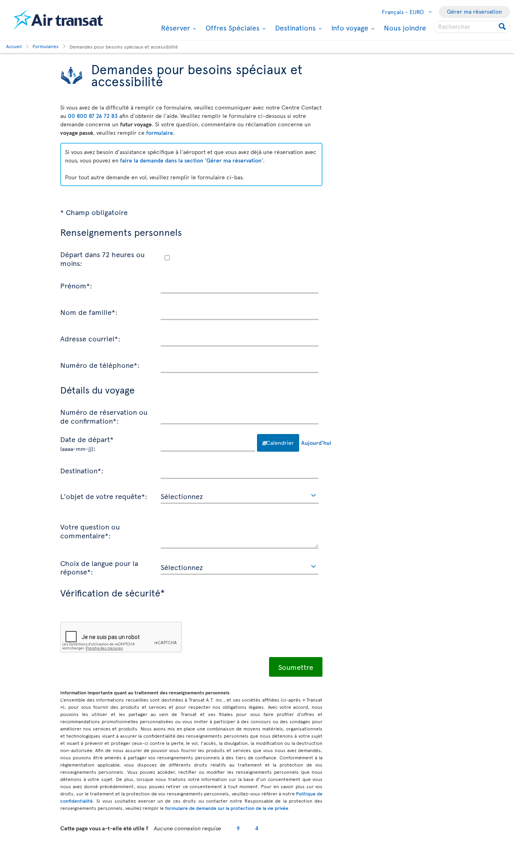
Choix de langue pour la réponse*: (99, 567)
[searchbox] (472, 27)
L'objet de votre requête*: (103, 496)
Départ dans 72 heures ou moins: (102, 258)
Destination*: (82, 470)
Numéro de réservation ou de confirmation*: (103, 416)
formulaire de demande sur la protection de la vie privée (226, 808)
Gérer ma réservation (474, 11)
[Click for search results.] (503, 27)
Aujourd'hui (309, 442)
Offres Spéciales (231, 27)
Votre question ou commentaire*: (90, 530)
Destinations (294, 27)
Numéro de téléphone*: (100, 364)
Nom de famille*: (89, 311)
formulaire (159, 132)
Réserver (174, 27)
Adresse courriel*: (90, 338)
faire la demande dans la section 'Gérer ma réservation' (191, 160)
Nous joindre (405, 27)
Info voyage (348, 27)
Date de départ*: (87, 443)
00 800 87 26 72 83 (93, 116)
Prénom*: (76, 285)
